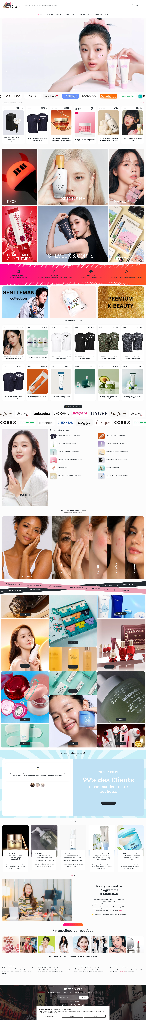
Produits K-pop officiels (81, 966)
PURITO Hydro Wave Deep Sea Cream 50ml (61, 397)
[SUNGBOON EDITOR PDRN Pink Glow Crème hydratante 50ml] (85, 124)
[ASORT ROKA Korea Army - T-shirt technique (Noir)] (85, 342)
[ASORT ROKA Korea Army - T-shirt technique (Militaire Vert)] (108, 342)
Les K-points (51, 992)
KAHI (5, 327)
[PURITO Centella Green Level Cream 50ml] (132, 381)
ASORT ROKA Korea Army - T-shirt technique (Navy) (37, 139)
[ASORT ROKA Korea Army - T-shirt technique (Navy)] (37, 122)
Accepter (72, 1016)
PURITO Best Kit (85, 397)
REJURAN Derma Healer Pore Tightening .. (117, 443)
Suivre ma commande (92, 992)
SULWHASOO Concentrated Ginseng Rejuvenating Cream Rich (61, 139)
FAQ (71, 992)
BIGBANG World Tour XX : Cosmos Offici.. (116, 459)
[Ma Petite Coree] (11, 5)
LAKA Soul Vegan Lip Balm (113, 467)
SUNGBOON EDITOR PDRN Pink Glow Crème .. (70, 459)
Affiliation (58, 992)
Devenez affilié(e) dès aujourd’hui (73, 924)
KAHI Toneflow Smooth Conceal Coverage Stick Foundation (13, 357)
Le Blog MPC (121, 971)
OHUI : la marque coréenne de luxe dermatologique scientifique (15, 857)
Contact (83, 992)
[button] (70, 89)
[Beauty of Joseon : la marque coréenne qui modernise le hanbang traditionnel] (102, 841)
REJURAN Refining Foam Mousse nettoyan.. (69, 451)
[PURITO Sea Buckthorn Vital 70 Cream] (37, 381)
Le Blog (66, 992)
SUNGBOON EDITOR (78, 109)
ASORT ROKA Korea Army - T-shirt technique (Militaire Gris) (132, 357)
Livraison (76, 992)
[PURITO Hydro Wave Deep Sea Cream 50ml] (61, 381)
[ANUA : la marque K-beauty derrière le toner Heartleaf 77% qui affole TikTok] (130, 841)
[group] (73, 55)
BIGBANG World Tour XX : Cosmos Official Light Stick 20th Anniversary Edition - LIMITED (13, 139)
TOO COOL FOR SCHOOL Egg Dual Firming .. (69, 475)
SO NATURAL (102, 108)
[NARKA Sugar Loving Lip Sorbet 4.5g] (132, 122)
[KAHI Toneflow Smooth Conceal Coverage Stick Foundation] (13, 342)
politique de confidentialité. (52, 1012)
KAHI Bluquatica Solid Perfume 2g (37, 357)
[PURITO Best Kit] (85, 381)
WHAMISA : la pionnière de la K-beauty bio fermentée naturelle (44, 856)
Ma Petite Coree (73, 989)
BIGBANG (6, 108)
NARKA (124, 108)
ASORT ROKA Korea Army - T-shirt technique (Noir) (85, 357)
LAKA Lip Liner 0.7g (63, 467)
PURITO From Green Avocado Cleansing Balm (108, 397)
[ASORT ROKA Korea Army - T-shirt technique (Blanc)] (61, 342)
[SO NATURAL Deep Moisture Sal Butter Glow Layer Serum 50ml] (108, 122)
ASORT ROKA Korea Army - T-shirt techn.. (69, 435)
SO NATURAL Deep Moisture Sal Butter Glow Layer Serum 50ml (109, 139)
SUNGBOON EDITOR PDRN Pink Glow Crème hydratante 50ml (85, 140)
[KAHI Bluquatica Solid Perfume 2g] (37, 342)
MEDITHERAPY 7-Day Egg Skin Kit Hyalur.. (117, 475)
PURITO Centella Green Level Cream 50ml (132, 397)
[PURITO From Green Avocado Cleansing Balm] (108, 381)
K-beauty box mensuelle (117, 966)
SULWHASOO (54, 108)
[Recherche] (132, 5)
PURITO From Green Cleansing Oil (67, 443)
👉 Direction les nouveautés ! (73, 406)
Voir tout (141, 103)
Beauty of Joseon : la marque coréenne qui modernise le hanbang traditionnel (101, 857)
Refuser (95, 1016)
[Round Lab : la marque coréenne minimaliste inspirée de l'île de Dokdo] (73, 841)
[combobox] (78, 5)
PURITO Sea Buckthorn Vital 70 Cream (37, 397)
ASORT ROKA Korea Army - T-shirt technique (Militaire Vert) (108, 357)
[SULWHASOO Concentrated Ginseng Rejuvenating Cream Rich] (61, 122)
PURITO (29, 366)
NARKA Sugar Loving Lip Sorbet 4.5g (132, 139)
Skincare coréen (43, 966)
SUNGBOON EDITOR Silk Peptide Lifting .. (117, 451)
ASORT (29, 108)
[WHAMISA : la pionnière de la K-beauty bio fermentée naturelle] (44, 841)
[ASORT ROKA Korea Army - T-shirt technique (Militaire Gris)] (132, 342)
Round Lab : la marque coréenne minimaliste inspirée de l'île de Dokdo (73, 856)
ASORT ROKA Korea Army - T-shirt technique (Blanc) (61, 357)
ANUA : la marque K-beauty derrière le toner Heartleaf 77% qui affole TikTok (130, 857)
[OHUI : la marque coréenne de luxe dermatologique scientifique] (15, 841)
